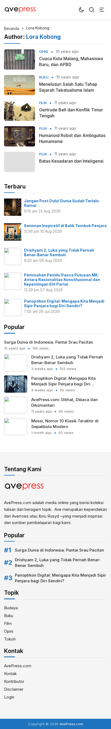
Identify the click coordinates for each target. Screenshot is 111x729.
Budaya (11, 607)
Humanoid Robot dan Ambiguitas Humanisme (72, 138)
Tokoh (10, 639)
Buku (43, 77)
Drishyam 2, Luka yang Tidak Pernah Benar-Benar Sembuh (59, 252)
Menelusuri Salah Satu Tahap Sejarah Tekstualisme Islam (68, 87)
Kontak (10, 673)
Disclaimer (13, 689)
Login (9, 697)
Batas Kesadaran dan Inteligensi (71, 161)
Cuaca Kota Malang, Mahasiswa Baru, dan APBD (71, 61)
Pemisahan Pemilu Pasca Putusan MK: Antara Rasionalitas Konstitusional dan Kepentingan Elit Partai (62, 279)
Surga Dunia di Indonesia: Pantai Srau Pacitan (48, 342)
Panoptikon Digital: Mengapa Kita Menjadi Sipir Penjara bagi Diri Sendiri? (64, 303)
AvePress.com (17, 665)
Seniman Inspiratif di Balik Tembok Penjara (65, 225)
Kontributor (14, 681)
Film (43, 103)
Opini (43, 51)
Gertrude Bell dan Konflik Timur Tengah (71, 112)
